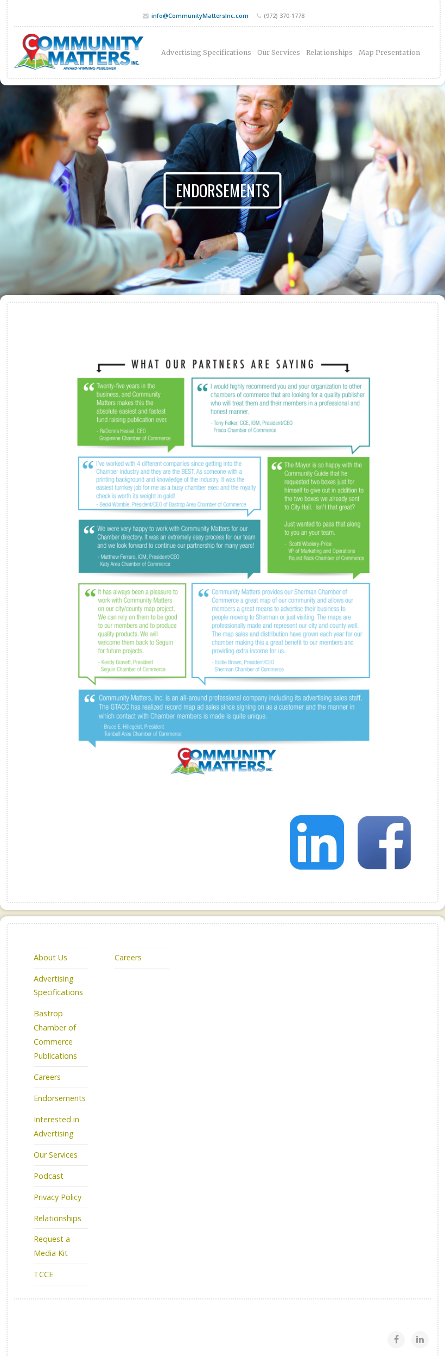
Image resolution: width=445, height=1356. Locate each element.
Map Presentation (389, 52)
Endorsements (60, 1098)
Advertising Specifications (206, 52)
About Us (50, 957)
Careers (47, 1077)
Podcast (48, 1176)
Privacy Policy (57, 1197)
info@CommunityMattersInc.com (200, 15)
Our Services (278, 52)
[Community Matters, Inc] (79, 52)
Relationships (329, 52)
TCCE (43, 1274)
